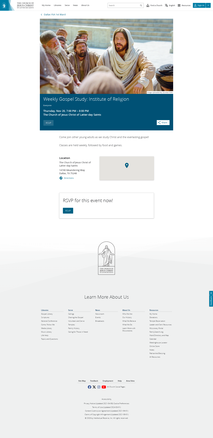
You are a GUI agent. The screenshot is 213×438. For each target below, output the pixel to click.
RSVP (48, 122)
